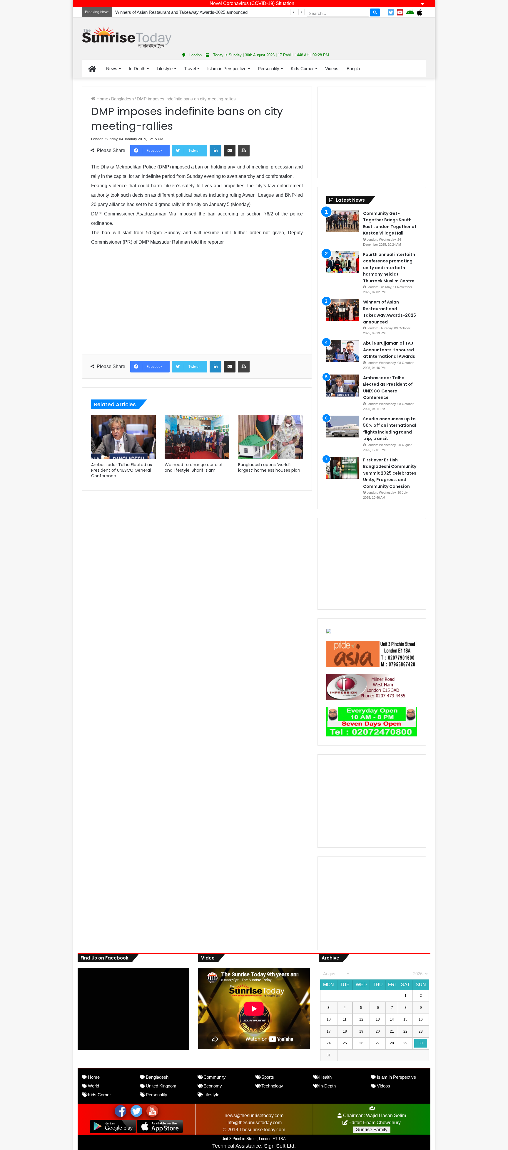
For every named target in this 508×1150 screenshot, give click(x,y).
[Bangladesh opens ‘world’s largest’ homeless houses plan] (270, 437)
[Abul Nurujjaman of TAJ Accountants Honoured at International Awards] (342, 351)
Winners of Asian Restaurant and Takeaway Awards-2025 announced (181, 12)
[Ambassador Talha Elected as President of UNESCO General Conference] (123, 437)
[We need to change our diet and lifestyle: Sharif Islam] (197, 437)
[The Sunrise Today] (126, 37)
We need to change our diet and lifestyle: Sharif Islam (194, 467)
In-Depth (137, 68)
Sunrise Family (371, 1129)
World (93, 1085)
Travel (190, 68)
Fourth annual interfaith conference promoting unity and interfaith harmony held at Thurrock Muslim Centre (389, 268)
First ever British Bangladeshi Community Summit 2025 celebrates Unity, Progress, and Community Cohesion (389, 473)
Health (325, 1077)
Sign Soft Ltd (279, 1146)
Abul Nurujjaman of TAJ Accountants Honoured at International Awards (389, 349)
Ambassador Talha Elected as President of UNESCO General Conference (121, 470)
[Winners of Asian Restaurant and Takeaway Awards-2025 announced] (342, 310)
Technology (272, 1085)
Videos (331, 68)
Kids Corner (302, 68)
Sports (267, 1077)
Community (214, 1077)
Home (101, 98)
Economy (212, 1085)
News (111, 68)
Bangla (353, 68)
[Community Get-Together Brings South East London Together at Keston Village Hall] (342, 221)
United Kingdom (161, 1085)
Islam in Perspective (226, 68)
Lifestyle (165, 68)
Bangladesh (122, 98)
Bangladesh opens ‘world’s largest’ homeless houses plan (269, 467)
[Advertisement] (313, 32)
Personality (268, 68)
